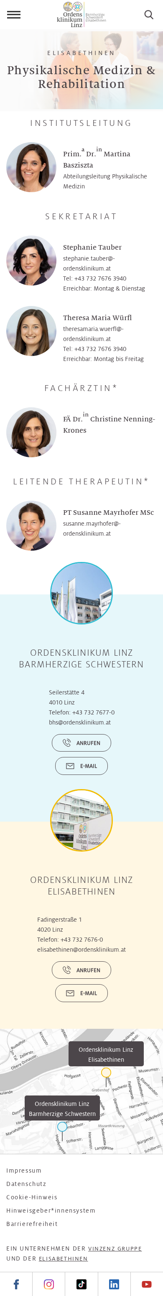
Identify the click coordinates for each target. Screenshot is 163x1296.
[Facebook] (16, 1284)
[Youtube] (146, 1284)
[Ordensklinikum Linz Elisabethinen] (106, 1077)
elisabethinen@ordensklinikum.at (81, 949)
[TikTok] (81, 1284)
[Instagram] (48, 1284)
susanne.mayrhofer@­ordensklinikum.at (92, 528)
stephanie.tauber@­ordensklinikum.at (89, 263)
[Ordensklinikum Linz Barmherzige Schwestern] (62, 1131)
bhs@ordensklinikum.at (80, 722)
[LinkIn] (114, 1284)
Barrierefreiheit (32, 1224)
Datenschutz (26, 1184)
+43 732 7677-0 (93, 712)
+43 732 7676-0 (82, 939)
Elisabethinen (63, 1258)
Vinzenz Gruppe (115, 1248)
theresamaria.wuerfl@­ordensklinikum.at (93, 334)
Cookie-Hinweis (31, 1197)
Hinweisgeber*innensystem (51, 1210)
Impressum (24, 1170)
